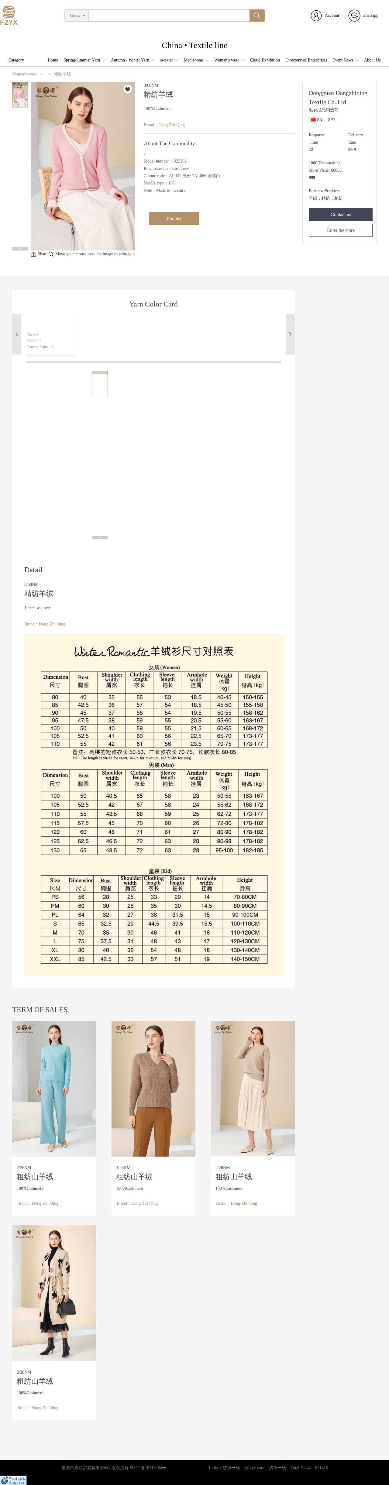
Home (53, 60)
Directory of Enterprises (306, 60)
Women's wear (226, 60)
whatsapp (370, 15)
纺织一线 (231, 1468)
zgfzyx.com (254, 1468)
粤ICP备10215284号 (148, 1468)
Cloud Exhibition (265, 60)
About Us (372, 60)
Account (332, 15)
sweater (166, 60)
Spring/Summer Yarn (82, 60)
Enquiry (174, 218)
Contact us (341, 214)
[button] (20, 84)
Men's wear (193, 60)
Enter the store (341, 230)
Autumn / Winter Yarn (130, 60)
